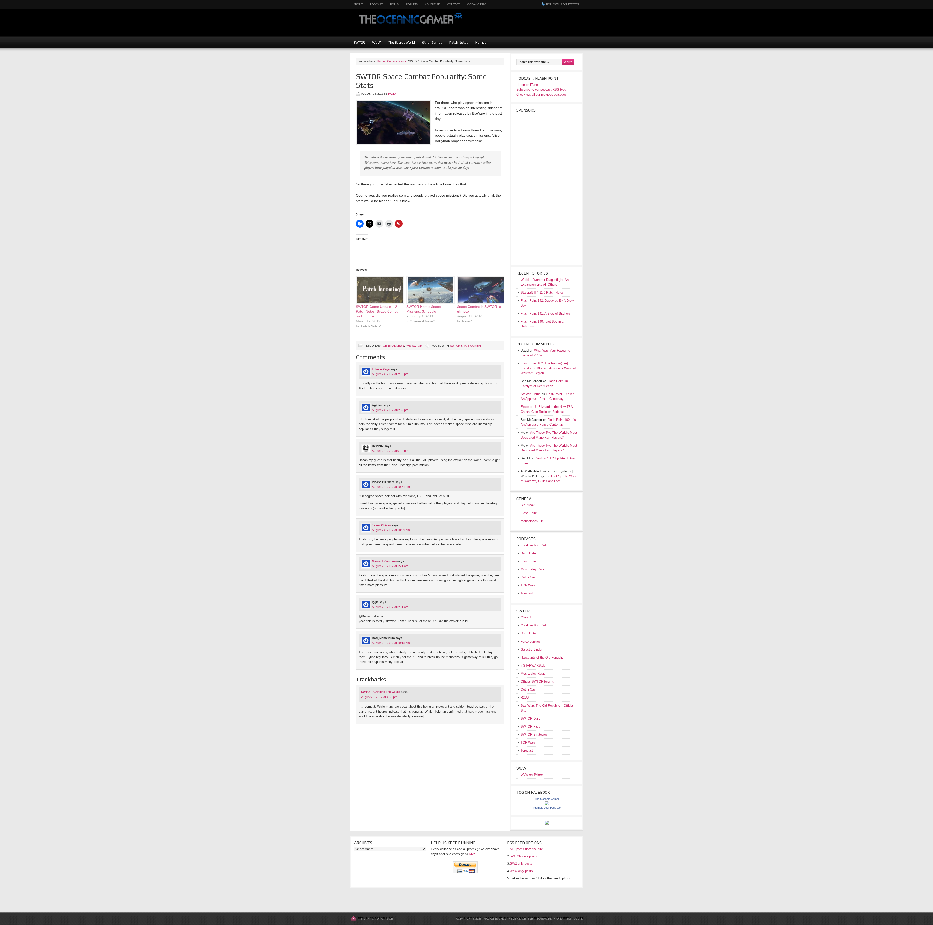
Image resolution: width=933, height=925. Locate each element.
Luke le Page (381, 369)
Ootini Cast (528, 577)
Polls (394, 4)
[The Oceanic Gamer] (547, 804)
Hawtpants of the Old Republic (542, 657)
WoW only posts (521, 871)
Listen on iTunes (528, 85)
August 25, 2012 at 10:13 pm (391, 643)
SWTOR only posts (523, 856)
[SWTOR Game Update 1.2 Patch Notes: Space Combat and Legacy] (379, 290)
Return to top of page (375, 918)
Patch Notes (458, 42)
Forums (412, 4)
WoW (376, 42)
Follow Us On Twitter (562, 4)
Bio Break (528, 505)
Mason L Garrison (384, 561)
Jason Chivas (381, 525)
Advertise (432, 4)
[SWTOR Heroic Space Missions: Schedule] (429, 290)
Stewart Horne (531, 394)
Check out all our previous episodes (541, 94)
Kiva (472, 854)
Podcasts (559, 412)
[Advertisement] (557, 25)
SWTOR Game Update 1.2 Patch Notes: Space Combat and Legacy (377, 311)
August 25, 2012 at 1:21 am (390, 566)
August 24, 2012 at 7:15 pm (390, 374)
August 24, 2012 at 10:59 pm (391, 530)
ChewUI (526, 617)
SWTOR (359, 42)
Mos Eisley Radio (533, 569)
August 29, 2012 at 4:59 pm (379, 697)
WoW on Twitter (532, 774)
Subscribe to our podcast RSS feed (541, 89)
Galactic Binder (531, 649)
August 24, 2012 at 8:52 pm (390, 410)
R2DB (525, 697)
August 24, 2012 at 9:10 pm (390, 451)
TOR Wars (528, 585)
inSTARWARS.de (533, 665)
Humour (481, 42)
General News (393, 345)
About (358, 4)
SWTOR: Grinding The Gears (380, 692)
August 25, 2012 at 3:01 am (390, 607)
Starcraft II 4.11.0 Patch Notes (542, 292)
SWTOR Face (530, 726)
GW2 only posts (521, 863)
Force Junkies (531, 641)
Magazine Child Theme (500, 918)
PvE (408, 345)
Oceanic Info (477, 4)
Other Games (432, 42)
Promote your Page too (547, 807)
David (392, 93)
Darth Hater (529, 553)
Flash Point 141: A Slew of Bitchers (545, 313)
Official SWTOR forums (537, 681)
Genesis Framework (537, 918)
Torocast (527, 593)
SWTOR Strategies (534, 734)
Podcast (376, 4)
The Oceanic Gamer (409, 22)
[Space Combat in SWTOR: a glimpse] (480, 290)
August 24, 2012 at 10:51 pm (391, 487)
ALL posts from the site (526, 849)
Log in (578, 918)
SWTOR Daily (530, 718)
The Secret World (401, 42)
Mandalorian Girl (532, 521)
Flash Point (529, 513)
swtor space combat (465, 345)
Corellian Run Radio (534, 545)
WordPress (562, 918)
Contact (453, 4)
